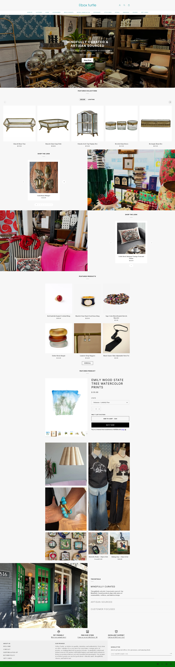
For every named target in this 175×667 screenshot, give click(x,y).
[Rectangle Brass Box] (155, 123)
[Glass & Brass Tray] (19, 123)
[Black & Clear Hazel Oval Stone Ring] (87, 299)
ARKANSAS (126, 12)
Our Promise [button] (60, 643)
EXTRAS (117, 12)
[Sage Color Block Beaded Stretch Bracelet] (116, 299)
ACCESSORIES (56, 12)
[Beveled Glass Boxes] (121, 123)
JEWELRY (29, 12)
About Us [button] (6, 643)
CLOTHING (39, 12)
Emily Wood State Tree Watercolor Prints (107, 383)
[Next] (170, 102)
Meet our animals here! (58, 637)
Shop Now (87, 60)
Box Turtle (9, 664)
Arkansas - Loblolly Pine (101, 402)
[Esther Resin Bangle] (58, 338)
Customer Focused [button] (103, 609)
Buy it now (110, 425)
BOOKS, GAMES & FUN (83, 12)
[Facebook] (158, 664)
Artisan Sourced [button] (101, 602)
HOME (47, 12)
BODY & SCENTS (68, 12)
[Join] (170, 653)
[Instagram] (171, 664)
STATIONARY (97, 12)
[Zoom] (48, 427)
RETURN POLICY (9, 655)
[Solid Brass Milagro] (44, 177)
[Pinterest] (166, 664)
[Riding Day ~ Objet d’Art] (120, 543)
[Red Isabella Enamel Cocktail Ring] (58, 299)
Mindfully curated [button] (103, 586)
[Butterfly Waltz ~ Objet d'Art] (98, 543)
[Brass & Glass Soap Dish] (53, 123)
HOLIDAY (135, 12)
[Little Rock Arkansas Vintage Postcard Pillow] (131, 238)
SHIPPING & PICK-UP (10, 652)
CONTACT (6, 649)
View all (87, 363)
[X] (162, 664)
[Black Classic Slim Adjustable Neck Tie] (116, 338)
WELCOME (7, 646)
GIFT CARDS (144, 12)
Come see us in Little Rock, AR (87, 637)
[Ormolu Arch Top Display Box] (87, 123)
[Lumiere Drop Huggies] (87, 338)
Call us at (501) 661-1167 (116, 637)
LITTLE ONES (107, 12)
